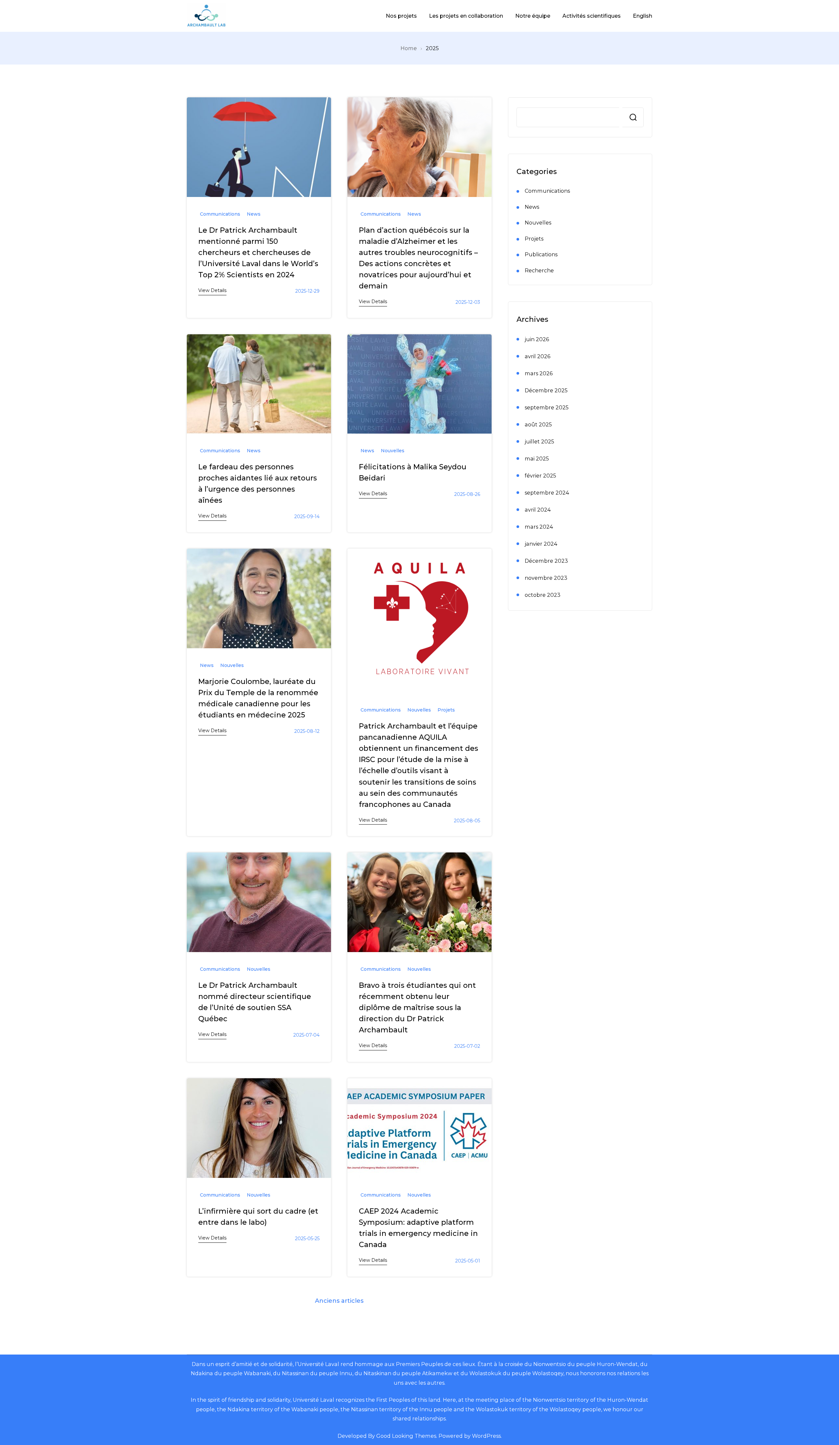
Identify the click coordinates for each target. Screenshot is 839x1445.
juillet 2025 (539, 441)
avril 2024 (538, 509)
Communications (220, 214)
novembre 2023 (546, 578)
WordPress (486, 1436)
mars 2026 (539, 373)
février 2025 (540, 475)
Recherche (633, 117)
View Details (212, 290)
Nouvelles (392, 451)
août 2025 (538, 424)
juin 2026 (537, 339)
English (642, 15)
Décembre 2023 (546, 560)
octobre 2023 (542, 595)
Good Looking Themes (406, 1436)
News (254, 214)
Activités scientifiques (591, 15)
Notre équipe (532, 15)
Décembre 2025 (546, 390)
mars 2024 (539, 526)
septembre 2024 (547, 492)
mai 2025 (537, 458)
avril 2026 (537, 356)
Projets (446, 710)
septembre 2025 (547, 407)
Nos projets (401, 15)
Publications (541, 254)
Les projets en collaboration (466, 15)
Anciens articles (339, 1300)
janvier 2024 (541, 543)
